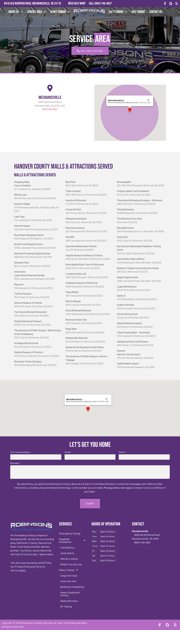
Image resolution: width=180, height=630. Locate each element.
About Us (13, 12)
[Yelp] (176, 3)
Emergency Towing (69, 533)
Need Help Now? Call (81, 3)
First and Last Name (20, 452)
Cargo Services (68, 575)
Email (68, 452)
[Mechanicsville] (49, 88)
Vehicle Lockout (69, 558)
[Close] (148, 100)
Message (15, 463)
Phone (122, 452)
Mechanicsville (50, 97)
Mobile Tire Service (71, 564)
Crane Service (68, 581)
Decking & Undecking (72, 586)
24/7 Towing (116, 12)
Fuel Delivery (67, 547)
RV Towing (66, 606)
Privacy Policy (22, 566)
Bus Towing (138, 12)
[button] (130, 110)
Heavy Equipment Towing (70, 594)
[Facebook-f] (165, 3)
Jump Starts (67, 553)
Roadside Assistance (65, 540)
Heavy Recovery (69, 600)
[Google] (170, 3)
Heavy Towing (58, 12)
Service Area (34, 12)
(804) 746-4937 (103, 3)
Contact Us (155, 12)
